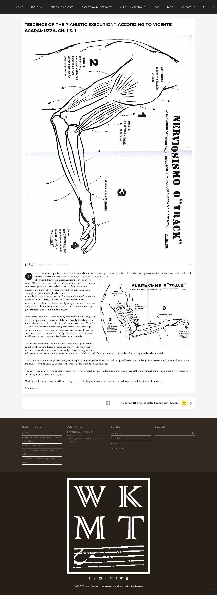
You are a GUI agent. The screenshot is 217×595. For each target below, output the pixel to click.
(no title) (25, 433)
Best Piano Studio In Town (33, 445)
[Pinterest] (111, 578)
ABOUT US (36, 7)
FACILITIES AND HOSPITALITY (97, 7)
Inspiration (116, 433)
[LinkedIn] (106, 578)
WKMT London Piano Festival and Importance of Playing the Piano (41, 452)
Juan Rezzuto (47, 264)
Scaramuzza (64, 264)
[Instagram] (100, 578)
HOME (19, 7)
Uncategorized (118, 448)
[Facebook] (89, 578)
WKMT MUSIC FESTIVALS (132, 7)
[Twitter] (121, 578)
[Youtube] (127, 578)
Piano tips (115, 438)
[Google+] (95, 578)
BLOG (170, 7)
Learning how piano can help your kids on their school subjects (41, 439)
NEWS (156, 7)
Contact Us (188, 7)
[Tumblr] (116, 578)
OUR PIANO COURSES (62, 7)
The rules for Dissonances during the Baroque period (40, 460)
